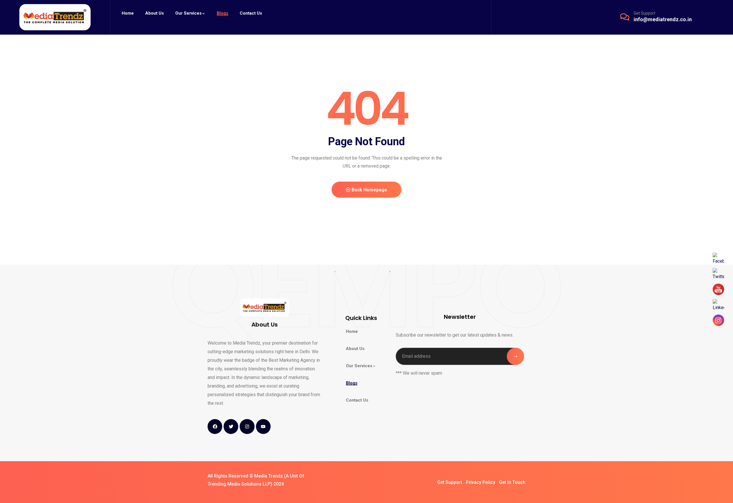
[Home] (55, 17)
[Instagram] (247, 426)
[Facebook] (215, 426)
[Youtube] (263, 426)
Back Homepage (368, 189)
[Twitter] (231, 426)
